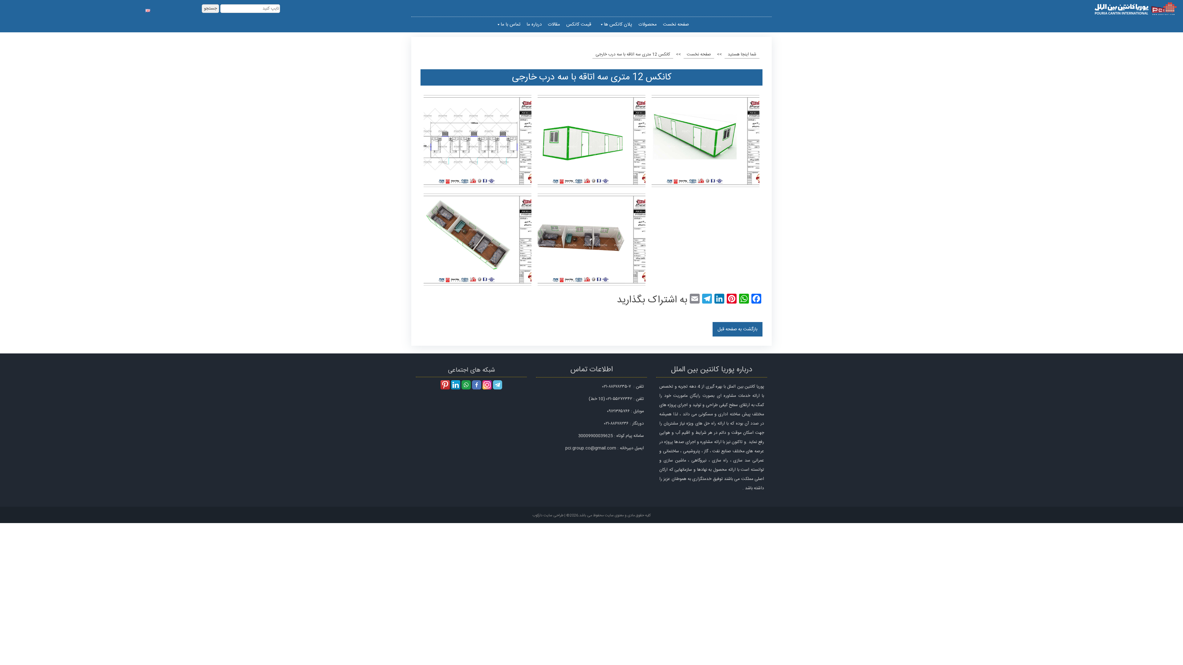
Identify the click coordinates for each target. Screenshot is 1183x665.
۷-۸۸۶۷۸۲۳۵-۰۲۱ (616, 386)
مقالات (554, 24)
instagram (487, 384)
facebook (476, 384)
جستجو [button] (210, 8)
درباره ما (534, 24)
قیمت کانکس (578, 24)
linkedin (455, 384)
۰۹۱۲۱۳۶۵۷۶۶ (618, 411)
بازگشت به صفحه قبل (738, 329)
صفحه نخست (676, 24)
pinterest (445, 384)
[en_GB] (147, 9)
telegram (497, 384)
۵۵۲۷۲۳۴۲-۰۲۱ (619, 399)
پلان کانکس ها (618, 24)
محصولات (647, 24)
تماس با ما (510, 24)
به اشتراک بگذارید (652, 300)
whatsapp (466, 384)
